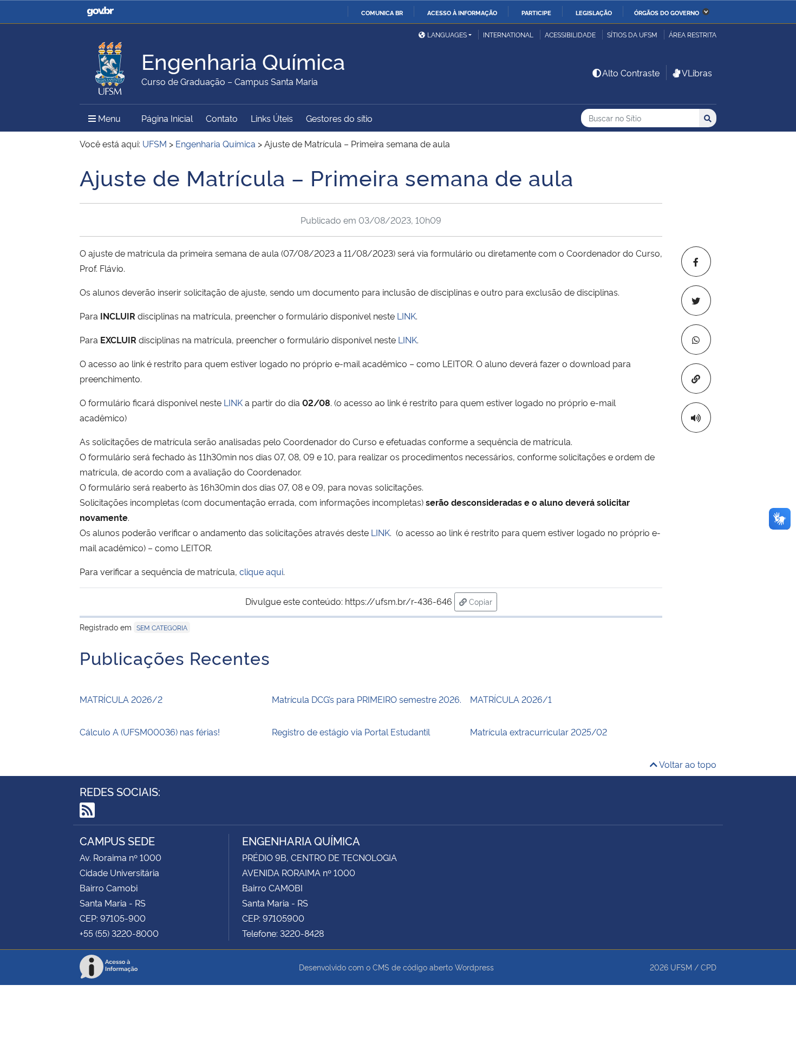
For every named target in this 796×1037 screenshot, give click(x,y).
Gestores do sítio (339, 118)
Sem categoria (161, 627)
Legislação (594, 12)
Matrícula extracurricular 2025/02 (538, 732)
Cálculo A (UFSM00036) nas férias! (150, 732)
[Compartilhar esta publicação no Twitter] (696, 300)
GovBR (100, 11)
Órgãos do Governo (666, 12)
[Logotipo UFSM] (110, 65)
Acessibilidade (570, 34)
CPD (708, 967)
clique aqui (261, 571)
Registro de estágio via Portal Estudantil (351, 732)
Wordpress (474, 967)
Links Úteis (272, 118)
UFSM (681, 967)
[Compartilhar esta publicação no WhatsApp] (696, 339)
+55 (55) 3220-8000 (119, 933)
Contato (222, 118)
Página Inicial (167, 118)
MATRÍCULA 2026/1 (511, 699)
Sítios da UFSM (632, 34)
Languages (447, 34)
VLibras (697, 73)
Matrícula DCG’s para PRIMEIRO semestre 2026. (366, 699)
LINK (406, 316)
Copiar (482, 601)
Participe (536, 12)
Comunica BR (382, 12)
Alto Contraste (631, 73)
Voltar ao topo (686, 764)
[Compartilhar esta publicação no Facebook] (696, 261)
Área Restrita (692, 34)
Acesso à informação (462, 12)
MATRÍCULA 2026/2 (121, 699)
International (508, 34)
